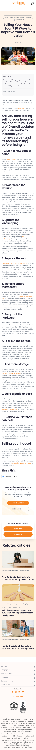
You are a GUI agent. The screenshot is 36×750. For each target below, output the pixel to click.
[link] (18, 3)
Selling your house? (9, 91)
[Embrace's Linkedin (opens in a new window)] (19, 691)
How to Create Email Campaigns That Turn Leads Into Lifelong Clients (18, 647)
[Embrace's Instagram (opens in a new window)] (16, 692)
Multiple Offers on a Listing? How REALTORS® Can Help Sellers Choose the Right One (17, 613)
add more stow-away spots (11, 374)
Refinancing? (17, 509)
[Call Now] (32, 3)
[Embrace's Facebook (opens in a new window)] (12, 692)
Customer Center (7, 681)
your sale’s (22, 108)
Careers (4, 666)
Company (4, 677)
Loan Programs (6, 674)
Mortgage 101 (5, 670)
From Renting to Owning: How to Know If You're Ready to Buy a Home (18, 578)
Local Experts (5, 685)
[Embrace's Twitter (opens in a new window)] (23, 691)
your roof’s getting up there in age (15, 264)
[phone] (32, 3)
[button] (4, 2)
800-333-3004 (18, 696)
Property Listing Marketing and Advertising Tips (18, 17)
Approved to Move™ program (21, 463)
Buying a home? (18, 503)
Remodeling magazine (9, 409)
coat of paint (11, 159)
